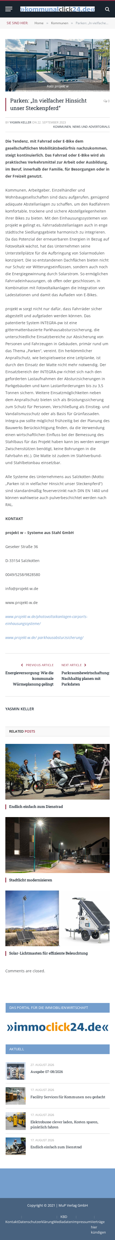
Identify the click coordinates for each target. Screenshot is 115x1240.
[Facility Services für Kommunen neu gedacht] (16, 1096)
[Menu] (8, 9)
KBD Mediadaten (63, 1219)
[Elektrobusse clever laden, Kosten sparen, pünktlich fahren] (16, 1121)
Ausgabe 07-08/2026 (46, 1071)
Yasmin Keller (20, 122)
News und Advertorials (91, 127)
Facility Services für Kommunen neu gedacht (67, 1096)
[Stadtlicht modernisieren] (57, 845)
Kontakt (11, 1221)
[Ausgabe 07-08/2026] (16, 1071)
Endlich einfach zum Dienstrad (36, 806)
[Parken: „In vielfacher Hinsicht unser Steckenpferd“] (57, 65)
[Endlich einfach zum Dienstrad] (57, 772)
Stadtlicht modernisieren (30, 879)
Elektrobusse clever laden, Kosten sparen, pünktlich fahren (64, 1124)
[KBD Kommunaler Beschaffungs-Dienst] (57, 9)
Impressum (82, 1221)
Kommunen (62, 127)
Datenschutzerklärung (35, 1221)
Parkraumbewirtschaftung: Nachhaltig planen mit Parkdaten (86, 678)
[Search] (107, 9)
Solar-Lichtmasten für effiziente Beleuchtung (48, 953)
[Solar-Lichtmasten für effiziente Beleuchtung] (57, 918)
